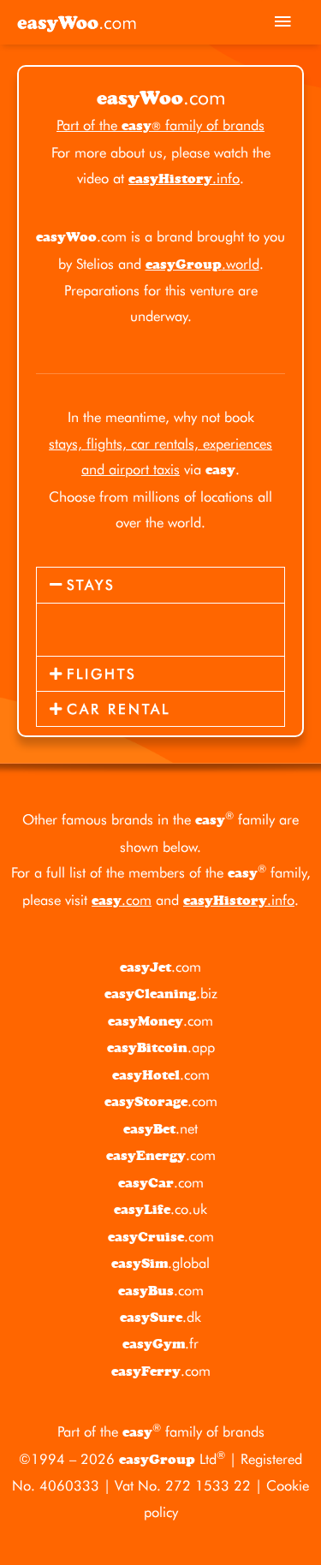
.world (202, 263)
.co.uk (160, 1208)
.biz (160, 993)
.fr (160, 1343)
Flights (101, 673)
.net (160, 1128)
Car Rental (118, 708)
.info (184, 178)
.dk (160, 1316)
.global (160, 1262)
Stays (91, 584)
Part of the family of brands (160, 125)
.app (161, 1047)
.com (122, 899)
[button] (160, 585)
